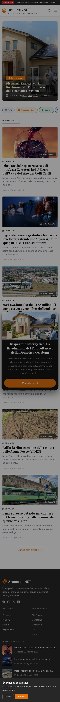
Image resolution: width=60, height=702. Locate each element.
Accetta (21, 696)
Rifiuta (8, 696)
